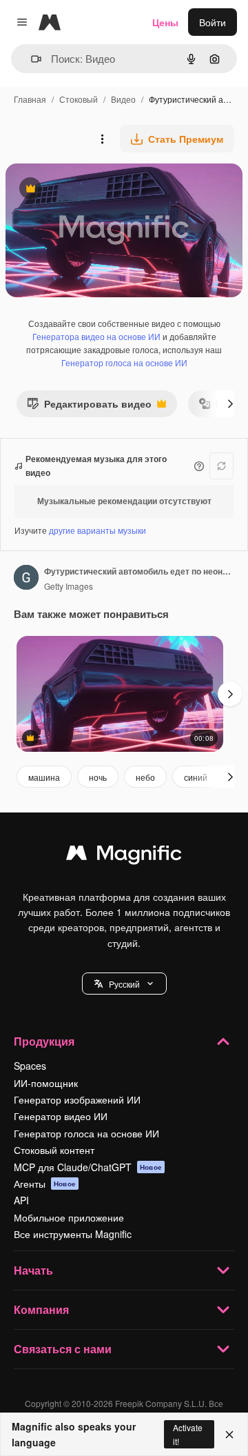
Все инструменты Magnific (73, 1234)
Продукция (44, 1041)
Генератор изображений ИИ (77, 1099)
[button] (124, 984)
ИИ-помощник (46, 1083)
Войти (212, 22)
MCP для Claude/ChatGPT (88, 1167)
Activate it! (188, 1434)
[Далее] (230, 403)
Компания (41, 1309)
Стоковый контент (54, 1150)
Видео (123, 99)
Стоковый (78, 99)
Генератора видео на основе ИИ (96, 336)
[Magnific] (124, 856)
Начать (33, 1270)
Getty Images (68, 586)
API (21, 1200)
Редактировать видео (89, 407)
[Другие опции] (102, 138)
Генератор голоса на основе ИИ (124, 362)
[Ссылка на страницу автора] (26, 578)
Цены (165, 22)
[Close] (229, 1434)
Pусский (124, 984)
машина (44, 777)
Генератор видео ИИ (60, 1116)
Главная (30, 99)
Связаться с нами (63, 1349)
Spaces (30, 1066)
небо (145, 777)
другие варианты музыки (97, 530)
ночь (98, 777)
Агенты (45, 1183)
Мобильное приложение (69, 1217)
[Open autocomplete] (31, 59)
